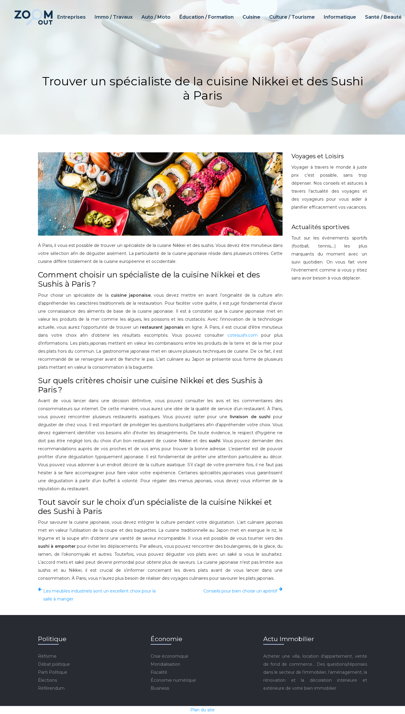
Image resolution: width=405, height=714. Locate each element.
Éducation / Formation (206, 17)
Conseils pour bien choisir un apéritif (240, 591)
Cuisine (251, 17)
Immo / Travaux (114, 17)
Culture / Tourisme (292, 17)
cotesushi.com (242, 335)
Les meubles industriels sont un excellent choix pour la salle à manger (99, 595)
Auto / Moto (155, 17)
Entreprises (71, 17)
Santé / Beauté (383, 17)
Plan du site (202, 710)
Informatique (340, 17)
